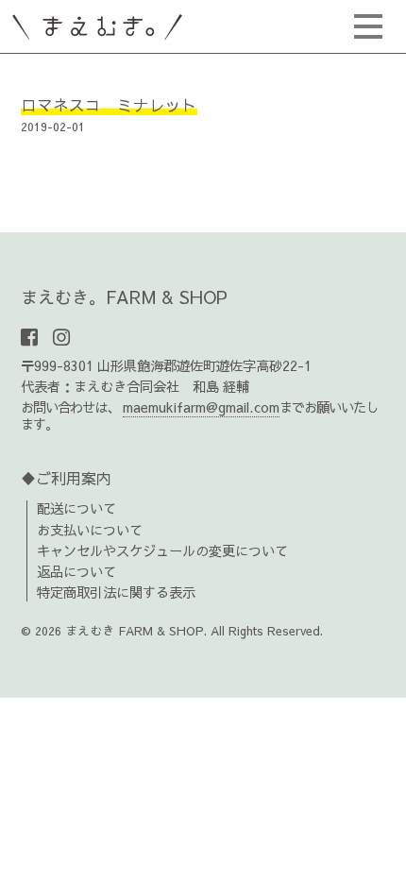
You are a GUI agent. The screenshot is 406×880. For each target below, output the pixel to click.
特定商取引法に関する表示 (116, 592)
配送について (76, 508)
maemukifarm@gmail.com (201, 407)
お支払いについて (90, 529)
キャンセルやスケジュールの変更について (162, 550)
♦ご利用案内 (66, 477)
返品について (76, 571)
